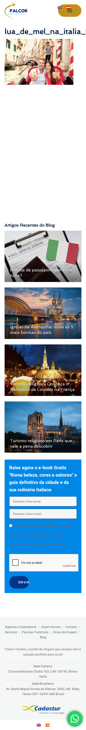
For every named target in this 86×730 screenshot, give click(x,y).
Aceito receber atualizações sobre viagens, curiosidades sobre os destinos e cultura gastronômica (41, 534)
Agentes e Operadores (20, 627)
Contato (71, 627)
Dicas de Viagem (65, 632)
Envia (23, 582)
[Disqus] (43, 149)
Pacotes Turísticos (35, 632)
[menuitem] (59, 8)
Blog (43, 637)
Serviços (11, 632)
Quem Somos (50, 627)
